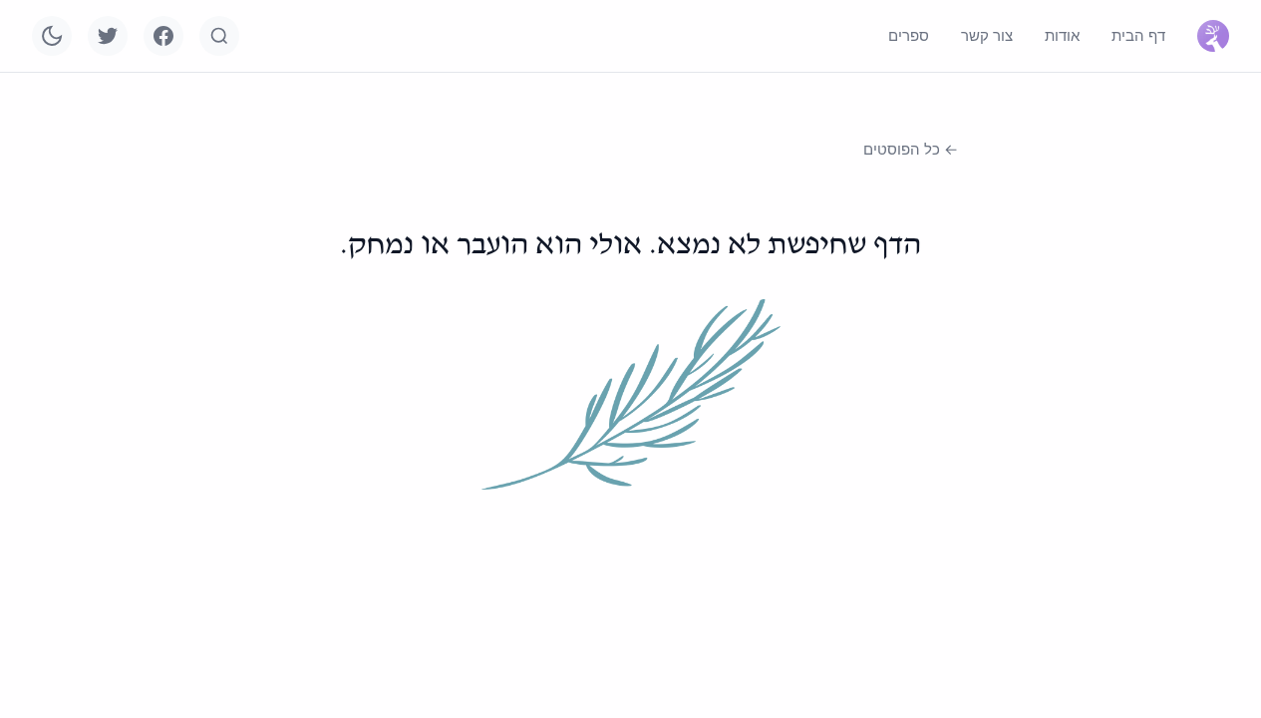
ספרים (908, 35)
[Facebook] (163, 36)
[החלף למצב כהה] (52, 36)
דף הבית (1138, 35)
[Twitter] (108, 36)
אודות (1062, 35)
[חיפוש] (219, 36)
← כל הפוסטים (910, 149)
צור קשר (987, 35)
